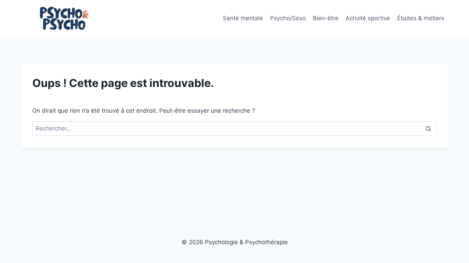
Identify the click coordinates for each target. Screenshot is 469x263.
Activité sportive (367, 18)
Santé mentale (243, 18)
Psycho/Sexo (288, 18)
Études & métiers (420, 18)
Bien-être (326, 18)
